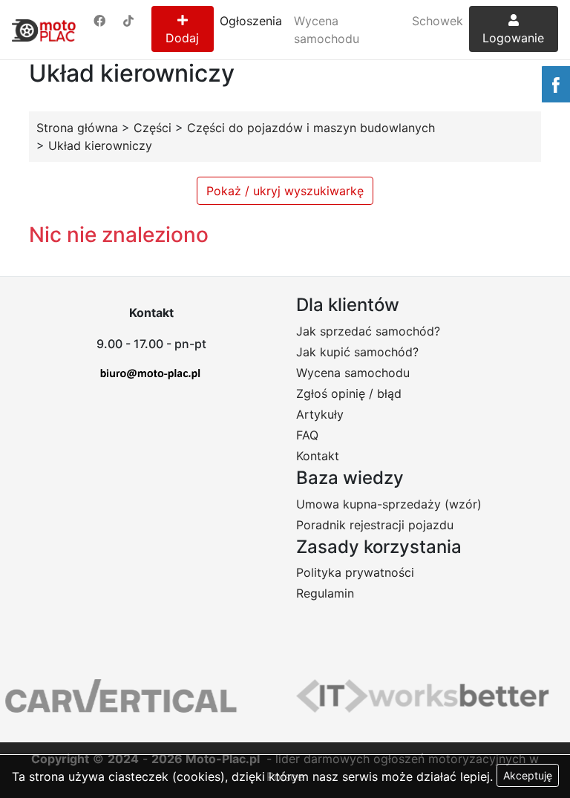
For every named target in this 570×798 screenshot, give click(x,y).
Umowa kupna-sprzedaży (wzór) (389, 504)
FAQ (307, 435)
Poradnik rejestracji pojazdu (374, 524)
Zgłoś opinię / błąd (349, 393)
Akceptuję (527, 775)
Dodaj (182, 37)
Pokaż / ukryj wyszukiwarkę (285, 190)
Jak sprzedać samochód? (368, 331)
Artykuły (320, 414)
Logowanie (513, 37)
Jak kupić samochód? (357, 351)
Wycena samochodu (326, 29)
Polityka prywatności (355, 572)
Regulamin (325, 593)
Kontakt (317, 455)
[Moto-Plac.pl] (44, 29)
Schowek (437, 20)
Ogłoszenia (251, 20)
